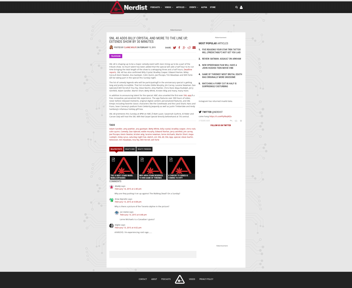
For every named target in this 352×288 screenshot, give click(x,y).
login (241, 7)
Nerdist (128, 8)
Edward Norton (162, 131)
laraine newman (152, 134)
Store (212, 7)
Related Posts (116, 149)
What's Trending (144, 149)
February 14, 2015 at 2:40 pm (128, 189)
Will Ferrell (145, 139)
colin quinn (114, 131)
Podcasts (155, 7)
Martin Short (182, 134)
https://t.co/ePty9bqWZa (220, 116)
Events (192, 7)
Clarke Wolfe (130, 47)
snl (155, 137)
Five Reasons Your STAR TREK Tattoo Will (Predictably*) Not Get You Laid (221, 51)
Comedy (124, 131)
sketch (150, 137)
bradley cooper (178, 128)
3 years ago (204, 120)
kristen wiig (139, 134)
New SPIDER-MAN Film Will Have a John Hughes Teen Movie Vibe (219, 66)
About (154, 279)
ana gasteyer (142, 128)
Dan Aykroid (134, 131)
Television (116, 56)
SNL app (187, 95)
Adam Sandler (115, 128)
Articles (180, 7)
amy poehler (129, 128)
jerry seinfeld (176, 131)
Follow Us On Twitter (221, 125)
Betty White (154, 128)
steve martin (187, 137)
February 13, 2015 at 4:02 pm (128, 227)
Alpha (204, 7)
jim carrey (188, 131)
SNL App (169, 137)
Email (194, 47)
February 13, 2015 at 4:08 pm (128, 201)
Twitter (174, 47)
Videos (168, 7)
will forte (155, 139)
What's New (130, 149)
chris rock (190, 128)
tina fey (135, 139)
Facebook (179, 47)
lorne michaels (168, 134)
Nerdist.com (180, 279)
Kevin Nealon (127, 134)
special (177, 137)
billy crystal (165, 128)
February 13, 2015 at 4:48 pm (133, 214)
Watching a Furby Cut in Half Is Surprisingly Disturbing (219, 85)
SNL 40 (161, 137)
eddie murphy (147, 131)
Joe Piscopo (114, 134)
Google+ (184, 47)
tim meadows (125, 139)
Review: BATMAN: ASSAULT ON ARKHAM (221, 58)
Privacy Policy (206, 279)
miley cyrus (123, 137)
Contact (143, 279)
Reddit (189, 47)
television (113, 139)
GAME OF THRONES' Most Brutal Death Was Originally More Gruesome (222, 75)
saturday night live (137, 137)
